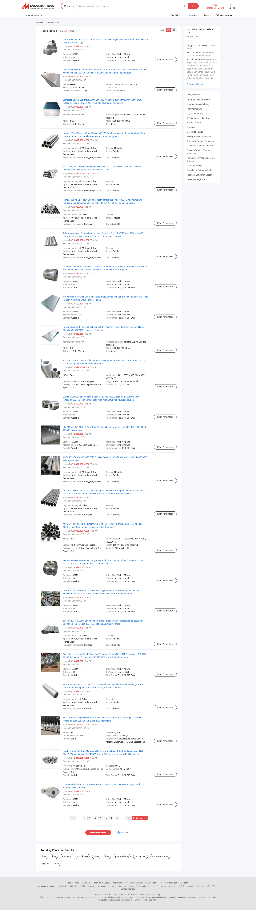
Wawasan (184, 883)
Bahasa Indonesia (128, 889)
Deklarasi (86, 883)
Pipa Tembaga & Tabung (198, 104)
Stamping (191, 127)
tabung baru (140, 856)
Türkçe (200, 886)
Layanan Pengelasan (196, 179)
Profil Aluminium (194, 108)
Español (101, 886)
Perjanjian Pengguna (101, 883)
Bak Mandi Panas (160, 856)
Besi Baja (66, 856)
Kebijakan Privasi (120, 883)
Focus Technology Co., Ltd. (119, 894)
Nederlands (173, 886)
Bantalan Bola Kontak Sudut (200, 170)
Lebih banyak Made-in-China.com (143, 883)
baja (44, 856)
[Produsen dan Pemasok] (37, 6)
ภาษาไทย (191, 886)
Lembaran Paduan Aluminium (200, 145)
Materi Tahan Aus (195, 131)
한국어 (155, 886)
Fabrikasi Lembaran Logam (199, 174)
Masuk (231, 7)
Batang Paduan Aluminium (199, 136)
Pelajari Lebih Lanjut (197, 84)
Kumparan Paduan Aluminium (200, 141)
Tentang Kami (73, 883)
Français (91, 886)
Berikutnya (139, 818)
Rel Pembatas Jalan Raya (198, 118)
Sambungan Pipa (195, 165)
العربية (163, 886)
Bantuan (193, 15)
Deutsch (111, 886)
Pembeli (174, 15)
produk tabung (122, 856)
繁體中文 (73, 886)
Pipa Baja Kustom (50, 863)
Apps (206, 15)
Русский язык (143, 886)
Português (121, 886)
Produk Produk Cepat (168, 883)
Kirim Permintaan (165, 59)
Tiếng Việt (210, 886)
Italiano (132, 886)
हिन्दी (182, 886)
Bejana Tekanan (194, 122)
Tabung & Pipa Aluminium (198, 99)
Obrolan (124, 832)
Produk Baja (82, 856)
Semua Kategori (32, 15)
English (53, 886)
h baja (96, 856)
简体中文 (62, 886)
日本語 (82, 886)
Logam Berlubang (195, 113)
